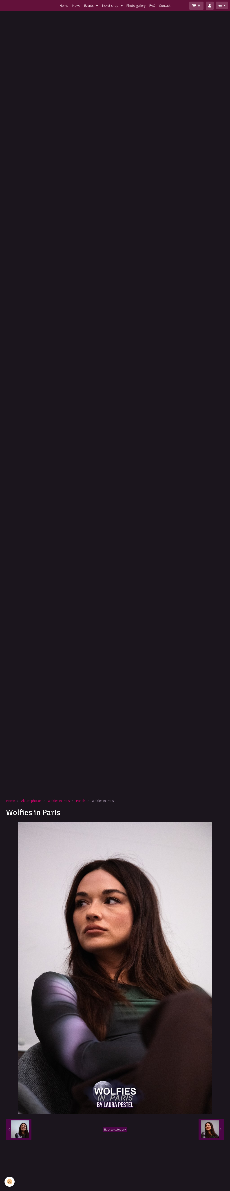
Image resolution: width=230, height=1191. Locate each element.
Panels (81, 800)
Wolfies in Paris (59, 800)
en (220, 5)
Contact (164, 5)
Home (64, 5)
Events (89, 5)
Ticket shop (110, 5)
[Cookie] (9, 1182)
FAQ (152, 5)
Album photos (31, 800)
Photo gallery (136, 5)
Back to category (115, 1129)
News (76, 5)
